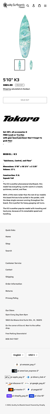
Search (9, 250)
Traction (20, 134)
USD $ (31, 355)
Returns (9, 290)
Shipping (7, 88)
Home (8, 236)
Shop (8, 243)
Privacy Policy (12, 298)
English (17, 355)
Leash (10, 134)
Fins (10, 140)
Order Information (14, 283)
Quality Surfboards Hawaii (21, 405)
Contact (9, 269)
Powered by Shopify (38, 405)
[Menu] (45, 5)
